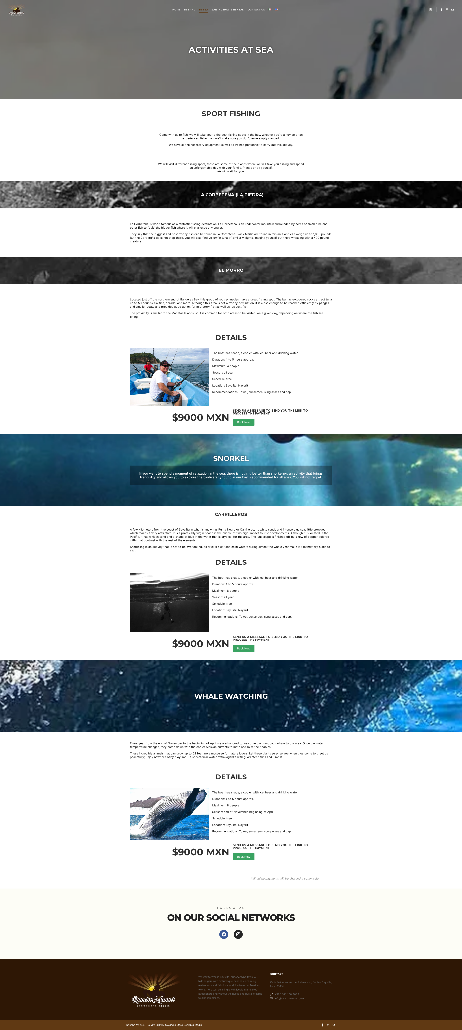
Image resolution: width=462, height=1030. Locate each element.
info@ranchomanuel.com (289, 998)
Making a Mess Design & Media (183, 1024)
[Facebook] (441, 9)
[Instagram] (447, 9)
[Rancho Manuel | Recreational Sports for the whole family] (16, 9)
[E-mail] (452, 9)
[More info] (430, 9)
